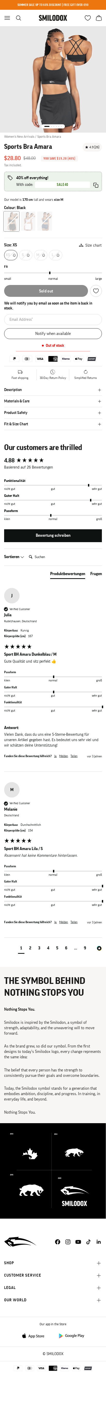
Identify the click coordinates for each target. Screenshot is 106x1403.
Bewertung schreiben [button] (53, 535)
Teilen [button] (73, 756)
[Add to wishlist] (96, 291)
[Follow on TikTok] (88, 1242)
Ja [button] (55, 756)
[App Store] (34, 1335)
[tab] (67, 575)
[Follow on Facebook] (58, 1242)
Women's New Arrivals (19, 136)
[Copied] (96, 185)
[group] (53, 461)
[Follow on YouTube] (78, 1242)
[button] (21, 949)
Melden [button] (63, 756)
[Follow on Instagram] (68, 1242)
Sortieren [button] (12, 557)
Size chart (93, 245)
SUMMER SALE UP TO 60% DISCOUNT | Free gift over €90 (53, 4)
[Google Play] (71, 1335)
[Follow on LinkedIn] (99, 1242)
